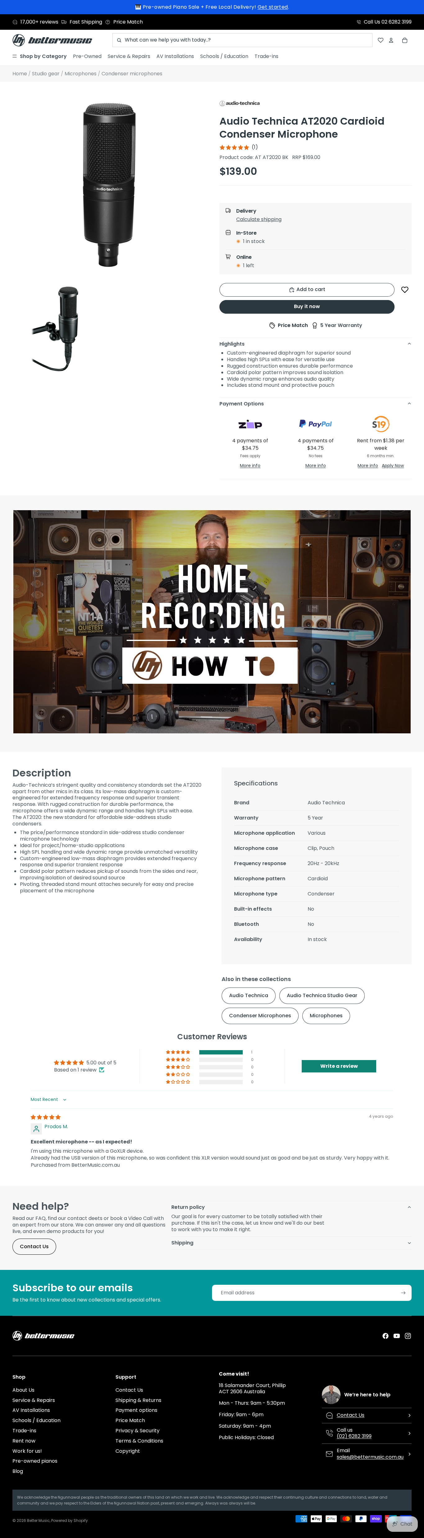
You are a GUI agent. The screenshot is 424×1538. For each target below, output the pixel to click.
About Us (23, 1390)
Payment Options (241, 403)
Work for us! (27, 1451)
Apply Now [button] (393, 465)
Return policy (188, 1207)
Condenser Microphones (260, 1015)
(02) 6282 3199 (354, 1436)
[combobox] (242, 40)
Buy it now (307, 306)
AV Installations (31, 1410)
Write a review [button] (339, 1066)
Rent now (23, 1440)
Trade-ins (24, 1430)
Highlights (232, 343)
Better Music (38, 1520)
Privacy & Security (137, 1430)
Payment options (136, 1410)
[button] (320, 221)
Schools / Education (36, 1420)
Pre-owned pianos (34, 1461)
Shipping (182, 1242)
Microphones (326, 1015)
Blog (17, 1471)
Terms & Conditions (139, 1440)
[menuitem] (39, 56)
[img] (46, 1117)
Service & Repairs (33, 1400)
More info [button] (250, 465)
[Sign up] (403, 1293)
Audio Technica (248, 995)
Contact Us (34, 1246)
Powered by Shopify (69, 1520)
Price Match (130, 1420)
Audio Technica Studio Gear (322, 995)
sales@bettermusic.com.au (370, 1457)
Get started (273, 7)
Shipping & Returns (138, 1400)
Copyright (127, 1451)
